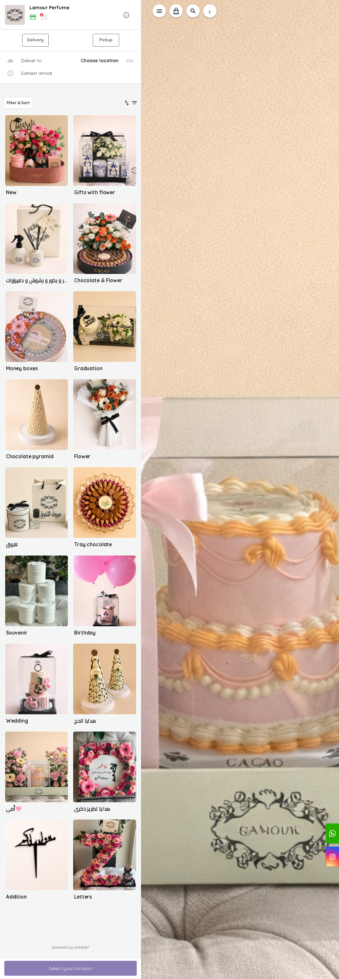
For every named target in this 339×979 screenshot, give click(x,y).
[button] (70, 15)
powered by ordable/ (70, 947)
